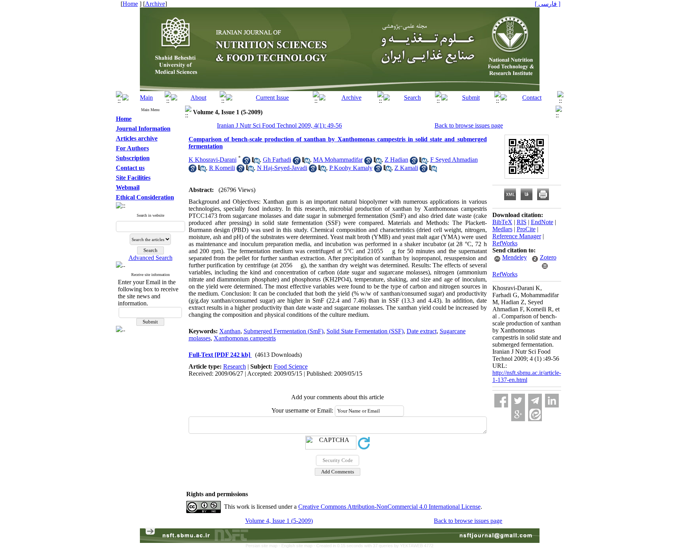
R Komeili (222, 167)
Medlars (502, 229)
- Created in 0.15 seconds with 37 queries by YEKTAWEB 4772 (373, 545)
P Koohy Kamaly (351, 167)
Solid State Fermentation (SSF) (365, 331)
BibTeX (502, 222)
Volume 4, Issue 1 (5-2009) (279, 520)
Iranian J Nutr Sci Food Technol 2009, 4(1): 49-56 (279, 125)
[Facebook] (501, 400)
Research (234, 366)
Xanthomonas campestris (245, 338)
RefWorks (505, 243)
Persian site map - (263, 545)
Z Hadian (396, 159)
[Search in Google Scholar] (246, 162)
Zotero (548, 257)
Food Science (291, 366)
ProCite (526, 229)
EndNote (542, 222)
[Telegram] (535, 400)
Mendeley (514, 257)
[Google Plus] (518, 414)
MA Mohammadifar (338, 159)
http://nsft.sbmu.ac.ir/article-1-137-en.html (526, 376)
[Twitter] (518, 400)
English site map (297, 545)
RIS (522, 222)
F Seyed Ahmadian (454, 159)
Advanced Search (150, 257)
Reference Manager (516, 236)
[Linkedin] (552, 400)
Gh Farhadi (277, 159)
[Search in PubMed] (256, 162)
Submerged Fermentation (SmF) (283, 331)
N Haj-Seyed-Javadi (282, 167)
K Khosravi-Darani (213, 159)
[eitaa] (535, 414)
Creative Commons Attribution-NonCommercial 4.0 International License (389, 506)
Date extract (422, 331)
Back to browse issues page (469, 125)
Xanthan (229, 331)
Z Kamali (406, 167)
